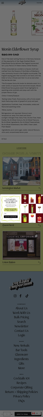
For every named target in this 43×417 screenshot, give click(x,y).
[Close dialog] (42, 195)
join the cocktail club (10, 216)
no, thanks (10, 218)
